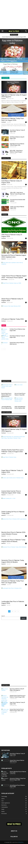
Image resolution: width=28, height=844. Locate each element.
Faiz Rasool (3, 98)
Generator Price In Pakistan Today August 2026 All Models (12, 561)
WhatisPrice (21, 842)
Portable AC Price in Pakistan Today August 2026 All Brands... (13, 540)
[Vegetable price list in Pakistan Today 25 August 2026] (5, 145)
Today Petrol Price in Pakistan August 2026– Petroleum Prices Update (13, 276)
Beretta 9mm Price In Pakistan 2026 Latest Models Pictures (6, 395)
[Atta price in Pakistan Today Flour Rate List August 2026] (14, 110)
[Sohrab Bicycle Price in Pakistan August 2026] (5, 787)
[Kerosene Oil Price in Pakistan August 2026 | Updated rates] (14, 247)
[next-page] (5, 349)
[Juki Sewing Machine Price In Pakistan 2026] (7, 401)
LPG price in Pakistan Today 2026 (12, 319)
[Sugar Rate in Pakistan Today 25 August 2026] (11, 70)
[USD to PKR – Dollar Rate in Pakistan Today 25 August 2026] (5, 152)
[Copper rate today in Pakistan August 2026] (5, 208)
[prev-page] (2, 349)
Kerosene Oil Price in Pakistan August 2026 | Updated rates (13, 256)
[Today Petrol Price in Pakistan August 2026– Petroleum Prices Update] (14, 268)
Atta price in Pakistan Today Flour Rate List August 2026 (12, 119)
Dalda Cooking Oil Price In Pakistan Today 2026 (15, 36)
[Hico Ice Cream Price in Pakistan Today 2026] (21, 388)
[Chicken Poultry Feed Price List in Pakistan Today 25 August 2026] (14, 442)
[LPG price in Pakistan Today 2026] (14, 311)
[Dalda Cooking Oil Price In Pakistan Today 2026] (14, 504)
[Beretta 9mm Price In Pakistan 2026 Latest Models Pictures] (7, 388)
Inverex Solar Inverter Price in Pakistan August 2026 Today (11, 492)
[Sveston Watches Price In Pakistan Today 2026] (5, 774)
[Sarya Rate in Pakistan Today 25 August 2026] (5, 131)
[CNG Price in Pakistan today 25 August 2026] (14, 225)
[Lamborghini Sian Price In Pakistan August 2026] (14, 593)
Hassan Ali (3, 258)
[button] (2, 31)
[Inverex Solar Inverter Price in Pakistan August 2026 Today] (14, 483)
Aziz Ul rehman (4, 279)
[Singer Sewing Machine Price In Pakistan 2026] (21, 401)
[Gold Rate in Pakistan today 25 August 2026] (5, 138)
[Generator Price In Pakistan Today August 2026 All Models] (14, 552)
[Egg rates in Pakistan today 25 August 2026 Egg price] (14, 50)
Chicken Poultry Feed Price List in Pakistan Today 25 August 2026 (12, 450)
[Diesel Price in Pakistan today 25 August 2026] (14, 289)
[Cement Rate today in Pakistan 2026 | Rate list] (5, 762)
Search (3, 616)
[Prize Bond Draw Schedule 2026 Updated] (5, 201)
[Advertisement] (14, 14)
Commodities (4, 178)
